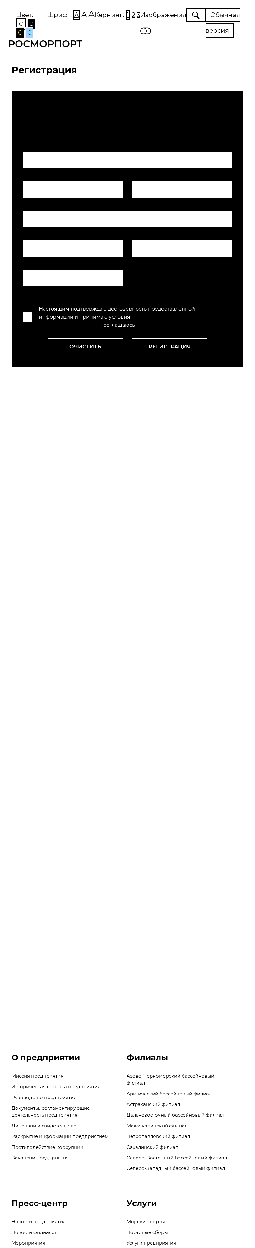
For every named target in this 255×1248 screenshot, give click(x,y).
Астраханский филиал (153, 1104)
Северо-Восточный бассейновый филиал (177, 1158)
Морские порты (146, 1221)
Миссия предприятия (37, 1076)
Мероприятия (28, 1243)
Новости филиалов (35, 1232)
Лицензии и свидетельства (44, 1126)
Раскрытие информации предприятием (60, 1136)
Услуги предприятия (151, 1243)
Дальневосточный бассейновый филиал (175, 1115)
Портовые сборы (147, 1232)
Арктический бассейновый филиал (169, 1094)
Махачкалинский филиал (157, 1126)
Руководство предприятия (44, 1097)
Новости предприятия (39, 1221)
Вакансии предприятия (40, 1158)
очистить (85, 346)
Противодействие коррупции (47, 1147)
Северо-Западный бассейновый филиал (176, 1168)
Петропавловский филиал (158, 1136)
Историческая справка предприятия (56, 1086)
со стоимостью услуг (163, 325)
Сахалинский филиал (152, 1147)
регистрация (170, 346)
